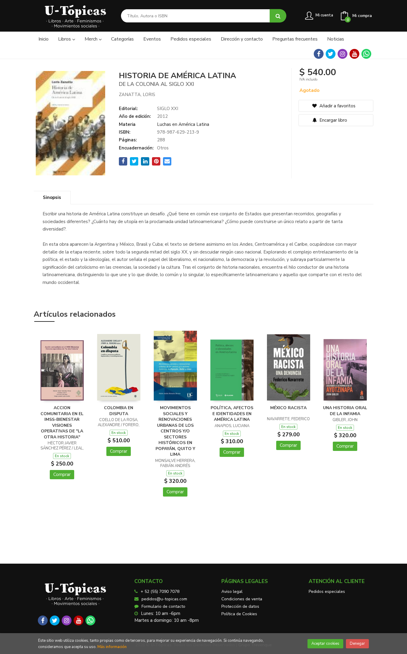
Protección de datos (240, 606)
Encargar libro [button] (332, 120)
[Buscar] (278, 16)
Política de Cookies (239, 614)
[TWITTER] (330, 54)
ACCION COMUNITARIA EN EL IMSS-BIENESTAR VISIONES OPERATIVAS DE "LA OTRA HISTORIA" (62, 422)
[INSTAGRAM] (342, 54)
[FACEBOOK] (319, 54)
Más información (112, 647)
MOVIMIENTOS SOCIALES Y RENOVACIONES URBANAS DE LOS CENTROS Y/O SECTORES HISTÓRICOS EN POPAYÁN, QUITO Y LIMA (175, 431)
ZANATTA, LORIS (137, 95)
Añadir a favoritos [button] (336, 106)
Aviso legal (232, 591)
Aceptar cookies (325, 643)
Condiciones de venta (241, 599)
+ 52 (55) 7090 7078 (160, 591)
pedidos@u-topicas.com (164, 599)
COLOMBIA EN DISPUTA (118, 411)
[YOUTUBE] (354, 54)
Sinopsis (52, 197)
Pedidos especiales (327, 591)
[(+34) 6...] (366, 54)
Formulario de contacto (163, 606)
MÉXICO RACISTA (288, 408)
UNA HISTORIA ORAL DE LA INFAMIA (345, 411)
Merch (92, 39)
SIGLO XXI (167, 109)
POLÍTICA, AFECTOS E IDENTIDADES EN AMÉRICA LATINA (232, 413)
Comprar (62, 474)
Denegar (357, 643)
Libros (65, 39)
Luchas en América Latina (183, 124)
